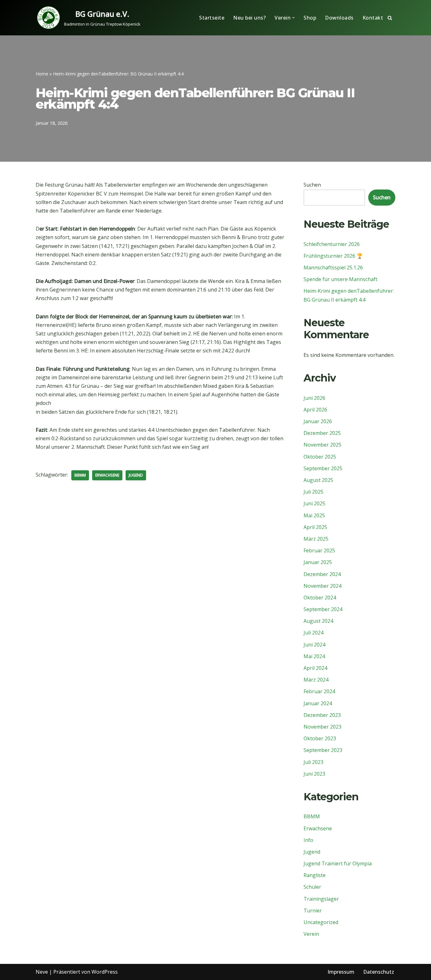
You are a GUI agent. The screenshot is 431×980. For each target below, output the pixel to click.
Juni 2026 (314, 397)
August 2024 (318, 620)
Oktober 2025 (320, 456)
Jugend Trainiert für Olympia (338, 863)
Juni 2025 (314, 503)
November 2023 (322, 726)
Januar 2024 (318, 703)
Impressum (341, 971)
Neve (42, 971)
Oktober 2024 (320, 597)
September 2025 (323, 468)
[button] (293, 17)
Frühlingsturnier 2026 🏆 (333, 255)
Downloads (339, 17)
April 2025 (315, 527)
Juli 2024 (313, 632)
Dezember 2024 (322, 574)
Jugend (136, 475)
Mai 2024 (314, 656)
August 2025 (318, 480)
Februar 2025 (319, 550)
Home (42, 74)
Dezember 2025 (322, 433)
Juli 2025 (313, 491)
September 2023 (323, 750)
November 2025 (322, 444)
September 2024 (323, 609)
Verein (311, 933)
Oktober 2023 (320, 738)
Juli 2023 (313, 762)
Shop (310, 17)
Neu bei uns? (249, 17)
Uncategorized (321, 922)
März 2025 (316, 538)
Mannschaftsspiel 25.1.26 (333, 267)
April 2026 (315, 409)
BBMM (80, 475)
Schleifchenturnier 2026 (332, 244)
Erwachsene (107, 475)
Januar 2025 (318, 562)
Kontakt (373, 17)
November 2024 (322, 585)
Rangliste (315, 875)
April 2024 (315, 667)
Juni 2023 (314, 773)
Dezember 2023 (322, 715)
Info (308, 840)
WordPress (105, 971)
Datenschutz (378, 971)
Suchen (312, 184)
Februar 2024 (319, 691)
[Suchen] (389, 17)
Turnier (313, 910)
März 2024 (316, 679)
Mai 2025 (314, 515)
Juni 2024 (314, 644)
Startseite (211, 17)
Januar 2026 (318, 421)
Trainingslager (321, 898)
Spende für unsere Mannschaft (340, 279)
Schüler (312, 886)
